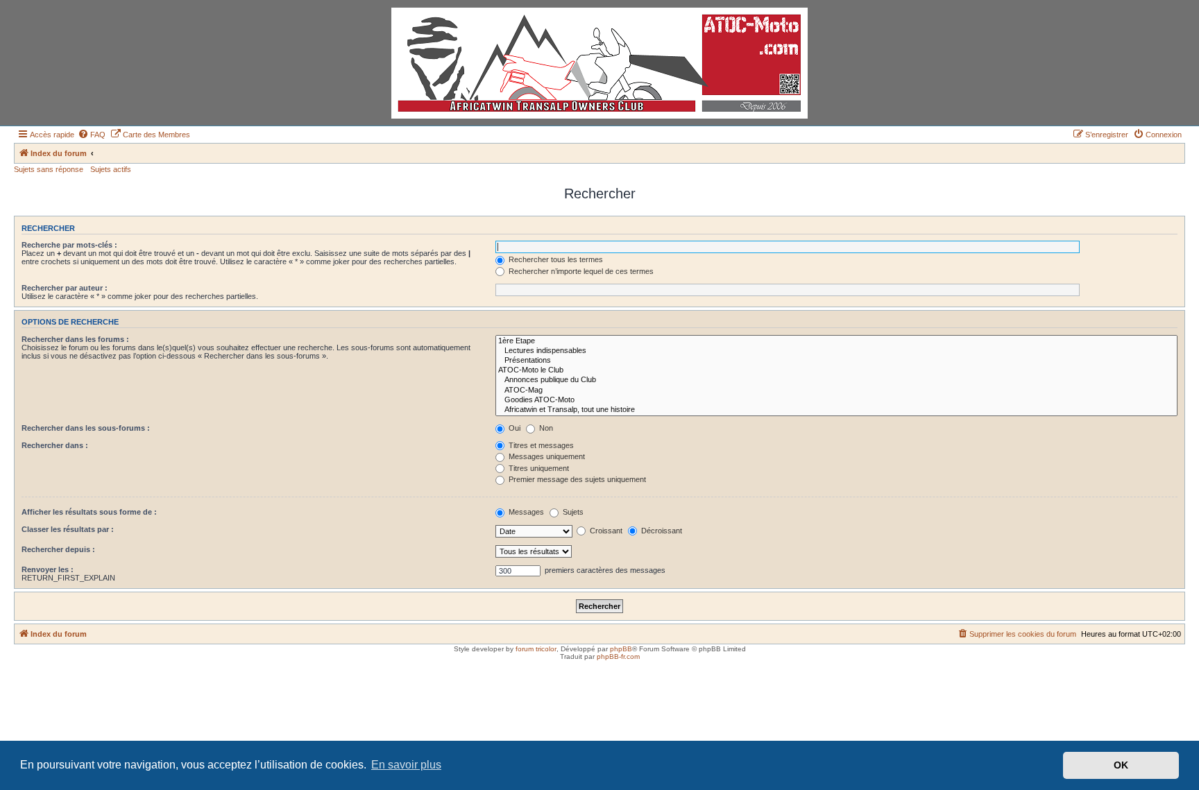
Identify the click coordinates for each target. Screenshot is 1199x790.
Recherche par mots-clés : (69, 245)
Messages (525, 512)
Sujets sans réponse (48, 169)
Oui (513, 428)
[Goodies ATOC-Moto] (836, 400)
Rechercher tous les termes (555, 259)
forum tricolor (536, 649)
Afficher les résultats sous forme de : (89, 512)
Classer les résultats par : (68, 529)
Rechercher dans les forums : (75, 339)
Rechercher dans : (55, 445)
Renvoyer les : (48, 569)
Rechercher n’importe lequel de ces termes (580, 271)
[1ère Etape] (836, 341)
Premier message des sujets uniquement (576, 479)
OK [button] (1121, 765)
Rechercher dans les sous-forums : (86, 428)
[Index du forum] (599, 63)
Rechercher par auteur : (65, 288)
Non (545, 428)
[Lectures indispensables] (836, 351)
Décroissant (660, 530)
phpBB (621, 649)
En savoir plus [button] (406, 765)
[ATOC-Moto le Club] (836, 370)
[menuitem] (91, 134)
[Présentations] (836, 361)
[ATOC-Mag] (836, 390)
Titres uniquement (538, 468)
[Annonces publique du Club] (836, 380)
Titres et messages (540, 445)
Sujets (572, 512)
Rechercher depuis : (58, 549)
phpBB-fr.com (618, 656)
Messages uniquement (546, 456)
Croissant (605, 530)
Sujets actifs (110, 169)
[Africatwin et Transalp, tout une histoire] (836, 410)
